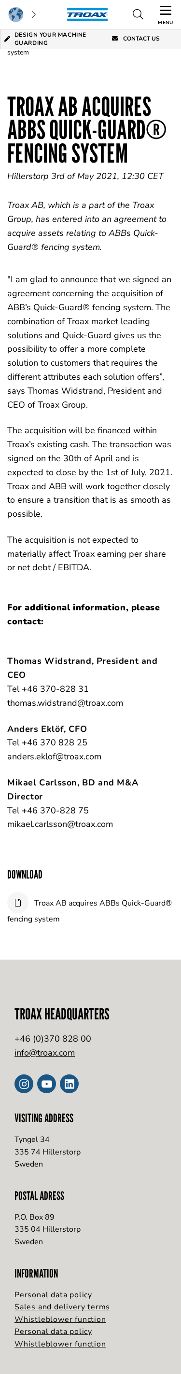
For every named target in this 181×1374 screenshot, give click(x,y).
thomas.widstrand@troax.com (65, 703)
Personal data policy (53, 1295)
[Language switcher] (22, 14)
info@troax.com (44, 1052)
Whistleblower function (60, 1319)
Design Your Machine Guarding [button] (50, 39)
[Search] (138, 14)
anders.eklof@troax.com (54, 756)
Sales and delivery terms (62, 1307)
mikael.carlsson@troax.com (60, 824)
